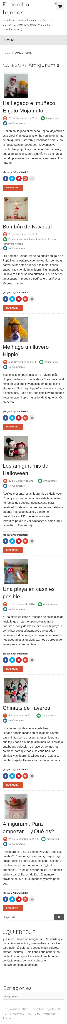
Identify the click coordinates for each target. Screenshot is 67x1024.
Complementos (31, 239)
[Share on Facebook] (5, 178)
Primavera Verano (13, 243)
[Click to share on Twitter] (12, 178)
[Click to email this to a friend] (32, 178)
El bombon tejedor (43, 1008)
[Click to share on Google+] (25, 178)
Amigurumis (52, 118)
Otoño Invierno (48, 239)
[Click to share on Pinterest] (19, 178)
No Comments (16, 123)
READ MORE (12, 188)
